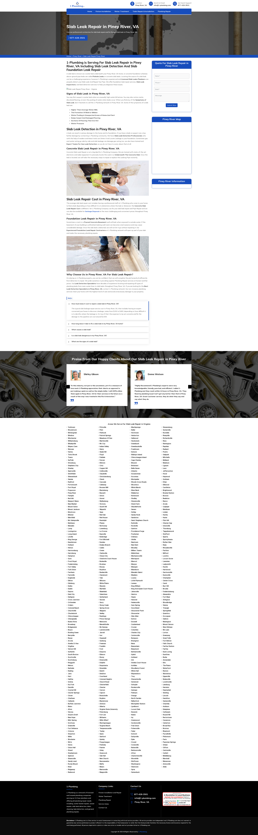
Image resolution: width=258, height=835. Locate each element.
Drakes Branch (105, 545)
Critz (101, 466)
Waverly (102, 586)
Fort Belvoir (167, 641)
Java (69, 674)
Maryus (134, 564)
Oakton (165, 619)
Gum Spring (135, 605)
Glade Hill (103, 452)
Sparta (165, 537)
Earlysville (135, 737)
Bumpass (134, 638)
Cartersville (135, 635)
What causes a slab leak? (81, 330)
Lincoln (165, 696)
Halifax (70, 679)
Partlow (166, 550)
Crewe (102, 550)
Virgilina (71, 646)
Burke (165, 657)
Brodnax (103, 564)
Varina (70, 452)
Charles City (135, 633)
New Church (104, 758)
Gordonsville (135, 723)
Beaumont (135, 649)
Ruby (164, 545)
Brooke (165, 589)
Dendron (103, 674)
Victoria (103, 504)
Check (102, 479)
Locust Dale (135, 709)
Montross (71, 512)
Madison (166, 463)
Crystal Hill (72, 690)
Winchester (72, 438)
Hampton (71, 556)
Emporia (103, 652)
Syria (133, 769)
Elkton (70, 581)
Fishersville (135, 728)
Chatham (71, 698)
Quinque (134, 690)
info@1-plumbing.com (162, 5)
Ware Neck (135, 490)
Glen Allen (134, 616)
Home (89, 11)
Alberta (102, 706)
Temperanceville (105, 728)
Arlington (166, 600)
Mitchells (166, 457)
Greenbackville (136, 446)
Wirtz (70, 742)
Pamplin (71, 496)
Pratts (165, 452)
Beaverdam (135, 646)
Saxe (101, 512)
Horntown (135, 433)
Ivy (132, 717)
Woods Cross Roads (139, 482)
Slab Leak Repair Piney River (94, 56)
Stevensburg (167, 427)
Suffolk (70, 460)
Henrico (134, 594)
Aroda (165, 504)
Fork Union (72, 570)
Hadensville (135, 602)
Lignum (165, 466)
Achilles (134, 665)
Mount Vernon (168, 624)
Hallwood (134, 438)
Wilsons (103, 581)
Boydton (103, 570)
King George (72, 539)
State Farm (135, 504)
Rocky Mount (73, 764)
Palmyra (134, 693)
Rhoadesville (167, 548)
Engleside (71, 578)
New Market (72, 504)
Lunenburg (103, 528)
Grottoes (71, 723)
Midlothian (135, 553)
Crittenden (72, 602)
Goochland (135, 608)
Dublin (70, 589)
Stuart (70, 750)
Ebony (102, 657)
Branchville (104, 696)
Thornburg (167, 528)
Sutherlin (71, 652)
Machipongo (136, 427)
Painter (102, 747)
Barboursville (136, 750)
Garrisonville (167, 572)
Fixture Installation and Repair (110, 793)
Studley (134, 498)
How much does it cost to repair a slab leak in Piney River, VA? (95, 304)
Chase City (104, 556)
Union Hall (71, 747)
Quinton (134, 528)
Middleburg (167, 756)
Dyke (133, 739)
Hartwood (166, 570)
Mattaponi (135, 559)
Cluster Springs (74, 693)
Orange (134, 696)
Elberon (102, 654)
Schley (133, 512)
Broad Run (167, 726)
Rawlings (103, 616)
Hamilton (166, 698)
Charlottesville (136, 756)
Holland (71, 545)
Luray (70, 528)
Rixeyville (166, 435)
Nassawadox (104, 761)
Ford (101, 649)
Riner (70, 767)
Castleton (166, 487)
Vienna (165, 605)
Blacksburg (104, 490)
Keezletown (72, 542)
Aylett (133, 654)
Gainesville (167, 701)
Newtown (134, 542)
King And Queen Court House (142, 589)
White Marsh (136, 487)
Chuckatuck (72, 613)
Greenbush (135, 444)
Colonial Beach (73, 608)
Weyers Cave (72, 446)
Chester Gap (167, 523)
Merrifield (71, 518)
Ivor (101, 635)
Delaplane (166, 709)
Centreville (167, 750)
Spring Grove (104, 608)
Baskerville (103, 572)
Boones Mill (104, 487)
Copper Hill (104, 468)
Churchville (72, 611)
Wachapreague (105, 723)
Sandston (134, 518)
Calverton (166, 723)
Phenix (102, 523)
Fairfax (165, 649)
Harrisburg (72, 553)
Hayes (133, 597)
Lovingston (72, 531)
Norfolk (71, 498)
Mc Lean (166, 630)
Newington (167, 622)
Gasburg (103, 641)
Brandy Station (168, 493)
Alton (70, 709)
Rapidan (166, 446)
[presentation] (68, 386)
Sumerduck (135, 772)
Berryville (71, 635)
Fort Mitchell (104, 539)
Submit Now (171, 105)
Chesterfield (104, 685)
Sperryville (71, 471)
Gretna (70, 682)
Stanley (70, 468)
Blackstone (104, 701)
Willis (70, 737)
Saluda (70, 479)
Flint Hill (166, 520)
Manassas (167, 761)
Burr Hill (166, 586)
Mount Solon (73, 507)
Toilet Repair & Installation (143, 11)
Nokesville (166, 679)
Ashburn (166, 706)
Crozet (133, 742)
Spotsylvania (168, 539)
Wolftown (135, 761)
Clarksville (103, 553)
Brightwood (167, 490)
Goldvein (166, 479)
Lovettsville (167, 682)
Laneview (166, 561)
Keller (133, 430)
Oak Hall (103, 756)
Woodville (134, 758)
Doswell (134, 622)
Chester (102, 687)
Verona (70, 712)
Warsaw (71, 449)
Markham (166, 509)
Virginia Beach (105, 726)
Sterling (166, 693)
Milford (165, 553)
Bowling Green (73, 633)
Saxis (102, 734)
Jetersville (135, 592)
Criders (70, 605)
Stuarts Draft (73, 715)
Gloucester (135, 613)
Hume (165, 518)
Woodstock (72, 430)
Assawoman (135, 474)
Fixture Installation (103, 11)
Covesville (135, 745)
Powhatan (135, 534)
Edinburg (71, 583)
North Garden (136, 698)
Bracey (102, 567)
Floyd (102, 455)
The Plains (167, 665)
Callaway (103, 485)
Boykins (102, 698)
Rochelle (166, 433)
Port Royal (72, 487)
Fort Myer (166, 597)
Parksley (103, 745)
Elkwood (166, 485)
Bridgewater (72, 627)
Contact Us (103, 808)
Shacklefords (136, 507)
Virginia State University (109, 709)
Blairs (70, 706)
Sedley (102, 613)
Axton (102, 496)
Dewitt (102, 671)
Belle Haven (135, 468)
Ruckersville (135, 687)
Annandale (167, 660)
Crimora (71, 731)
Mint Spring (72, 720)
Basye (70, 638)
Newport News (73, 501)
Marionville (104, 769)
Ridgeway (71, 769)
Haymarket (167, 690)
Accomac (134, 477)
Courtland (103, 676)
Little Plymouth (137, 581)
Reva (164, 441)
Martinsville (104, 441)
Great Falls (167, 638)
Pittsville (103, 427)
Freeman (103, 643)
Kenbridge (103, 537)
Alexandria (167, 594)
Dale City (71, 594)
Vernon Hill (72, 649)
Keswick (134, 712)
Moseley (134, 548)
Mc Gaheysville (73, 520)
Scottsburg (72, 660)
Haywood (166, 477)
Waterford (167, 668)
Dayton (70, 592)
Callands (71, 701)
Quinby (102, 739)
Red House (103, 518)
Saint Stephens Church (139, 520)
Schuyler (134, 685)
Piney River (77, 56)
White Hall (135, 671)
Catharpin (166, 712)
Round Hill (166, 715)
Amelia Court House (138, 663)
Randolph (103, 520)
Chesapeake (72, 619)
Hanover (134, 600)
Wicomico (135, 485)
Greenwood (135, 720)
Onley (102, 750)
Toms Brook (72, 455)
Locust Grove (168, 559)
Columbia (134, 630)
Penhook (103, 433)
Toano (70, 457)
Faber (133, 731)
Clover (70, 696)
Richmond (135, 496)
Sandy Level (72, 761)
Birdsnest (134, 466)
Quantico (166, 613)
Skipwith (103, 509)
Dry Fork (71, 685)
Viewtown (134, 767)
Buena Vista (72, 622)
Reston (165, 671)
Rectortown (167, 717)
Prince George (105, 619)
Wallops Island (136, 455)
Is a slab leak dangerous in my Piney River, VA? (89, 336)
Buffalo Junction (74, 704)
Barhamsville (136, 652)
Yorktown (71, 427)
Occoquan (166, 616)
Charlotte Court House (108, 559)
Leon (164, 468)
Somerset (134, 682)
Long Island (72, 534)
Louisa (133, 578)
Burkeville (103, 561)
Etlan (165, 482)
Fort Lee (103, 715)
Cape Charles (136, 460)
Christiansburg (105, 477)
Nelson (70, 665)
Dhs (164, 663)
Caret (165, 583)
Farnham (71, 572)
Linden (165, 512)
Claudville (103, 474)
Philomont (167, 737)
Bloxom (134, 463)
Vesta (70, 745)
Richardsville (167, 438)
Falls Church (167, 643)
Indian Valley (104, 446)
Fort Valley (72, 567)
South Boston (73, 654)
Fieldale (102, 457)
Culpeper (166, 507)
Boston (165, 496)
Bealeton (166, 498)
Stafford (166, 534)
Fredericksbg (73, 564)
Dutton (133, 619)
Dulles (70, 586)
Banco (165, 501)
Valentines (103, 594)
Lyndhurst (135, 706)
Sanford (103, 737)
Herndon (166, 687)
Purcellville (167, 734)
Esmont (134, 734)
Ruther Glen (167, 542)
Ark (132, 660)
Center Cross (168, 581)
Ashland (134, 657)
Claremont (103, 575)
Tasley (102, 731)
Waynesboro (135, 674)
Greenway (166, 635)
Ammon (102, 704)
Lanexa (133, 583)
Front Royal (72, 561)
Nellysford (135, 701)
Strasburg (71, 463)
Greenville (71, 726)
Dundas (102, 542)
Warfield (103, 589)
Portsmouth (72, 485)
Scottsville (72, 657)
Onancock (103, 753)
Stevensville (135, 501)
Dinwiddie (103, 668)
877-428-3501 (183, 5)
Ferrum (102, 460)
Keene (133, 715)
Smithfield (71, 474)
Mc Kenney (104, 627)
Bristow (166, 728)
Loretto (166, 556)
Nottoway (103, 526)
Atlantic (134, 471)
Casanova (166, 720)
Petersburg (104, 712)
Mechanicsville (136, 556)
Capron (102, 693)
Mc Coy (102, 444)
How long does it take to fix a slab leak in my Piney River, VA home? (97, 324)
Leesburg (166, 685)
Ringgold (71, 663)
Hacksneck (135, 441)
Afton (133, 753)
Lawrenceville (104, 630)
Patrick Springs (105, 435)
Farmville (71, 575)
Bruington (135, 641)
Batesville (134, 747)
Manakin (71, 526)
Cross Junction (74, 600)
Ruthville (134, 523)
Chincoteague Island (138, 457)
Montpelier (135, 479)
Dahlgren (71, 597)
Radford (71, 482)
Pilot (101, 430)
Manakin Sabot (136, 572)
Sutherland (104, 597)
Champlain (167, 578)
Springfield (167, 611)
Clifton (165, 747)
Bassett (103, 493)
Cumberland (135, 624)
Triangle (166, 608)
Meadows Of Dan (106, 438)
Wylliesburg (104, 501)
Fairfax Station (168, 646)
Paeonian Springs (169, 742)
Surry (102, 602)
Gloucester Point (137, 611)
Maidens (134, 575)
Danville (71, 687)
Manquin (134, 567)
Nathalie (71, 668)
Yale (101, 578)
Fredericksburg (168, 592)
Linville (70, 537)
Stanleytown (72, 753)
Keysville (103, 534)
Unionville (166, 526)
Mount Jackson (74, 509)
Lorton (165, 633)
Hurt (69, 676)
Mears (102, 767)
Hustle (165, 567)
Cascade (103, 482)
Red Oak (103, 515)
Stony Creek (104, 605)
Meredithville (104, 624)
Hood (165, 474)
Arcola (70, 641)
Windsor (71, 435)
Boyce (70, 630)
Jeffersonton (168, 471)
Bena (133, 643)
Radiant (166, 449)
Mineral (70, 515)
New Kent (134, 545)
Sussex (102, 600)
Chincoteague (73, 616)
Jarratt (102, 633)
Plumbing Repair (164, 11)
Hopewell (103, 638)
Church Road (104, 682)
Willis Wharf (104, 720)
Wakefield (103, 592)
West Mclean (167, 627)
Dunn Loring (167, 652)
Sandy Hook (135, 515)
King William (135, 586)
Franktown (135, 449)
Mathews (71, 523)
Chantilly (166, 704)
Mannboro (135, 570)
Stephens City (73, 466)
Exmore (134, 452)
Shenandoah (72, 477)
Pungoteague (105, 742)
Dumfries (166, 654)
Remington (167, 444)
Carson (102, 690)
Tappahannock (168, 531)
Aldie (164, 767)
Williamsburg (73, 441)
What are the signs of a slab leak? (84, 341)
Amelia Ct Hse (73, 643)
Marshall (166, 758)
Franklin (102, 646)
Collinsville (104, 471)
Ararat (102, 498)
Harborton (135, 435)
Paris (165, 739)
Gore (69, 559)
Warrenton (167, 674)
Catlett (165, 753)
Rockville (134, 526)
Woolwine (71, 739)
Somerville (167, 430)
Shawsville (72, 758)
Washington (135, 764)
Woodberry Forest (138, 668)
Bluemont (166, 731)
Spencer (71, 756)
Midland (166, 460)
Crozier (134, 627)
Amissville (166, 764)
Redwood (71, 772)
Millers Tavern (136, 550)
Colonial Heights (106, 679)
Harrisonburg (73, 550)
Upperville (166, 676)
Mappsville (103, 772)
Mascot (134, 561)
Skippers (103, 611)
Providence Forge (137, 531)
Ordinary (134, 537)
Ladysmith (167, 564)
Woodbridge (167, 602)
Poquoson (72, 490)
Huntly (165, 515)
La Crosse (103, 531)
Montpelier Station (138, 704)
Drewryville (103, 660)
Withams (103, 717)
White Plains (104, 583)
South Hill (103, 507)
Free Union (135, 726)
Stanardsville (136, 679)
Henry (102, 449)
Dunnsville (166, 575)
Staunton (71, 734)
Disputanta (104, 665)
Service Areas (104, 804)
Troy (133, 676)
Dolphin (102, 663)
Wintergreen (72, 433)
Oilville (133, 539)
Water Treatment (121, 11)
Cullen (102, 548)
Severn (133, 509)
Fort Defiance (73, 728)
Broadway (71, 624)
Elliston (102, 463)
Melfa (102, 764)
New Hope (71, 717)
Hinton (70, 548)
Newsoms (103, 622)
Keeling (70, 671)
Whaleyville (72, 444)
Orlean (165, 745)
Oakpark (166, 455)
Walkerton (135, 493)
